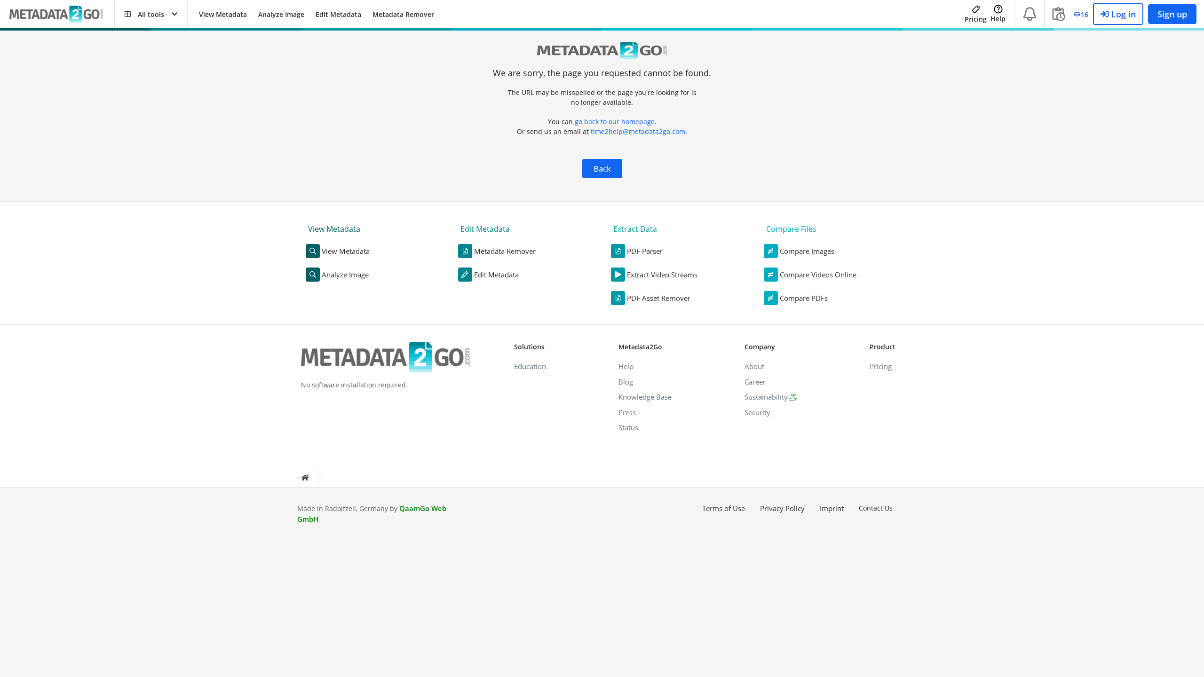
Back (602, 168)
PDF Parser (645, 251)
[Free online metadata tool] (61, 14)
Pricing (976, 19)
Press (627, 412)
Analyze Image (281, 14)
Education (530, 366)
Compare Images (807, 251)
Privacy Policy (782, 508)
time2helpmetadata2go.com (638, 131)
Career (755, 381)
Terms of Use (723, 508)
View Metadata (223, 14)
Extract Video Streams (662, 274)
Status (628, 427)
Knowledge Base (645, 396)
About (754, 366)
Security (757, 412)
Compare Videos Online (818, 274)
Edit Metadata (338, 14)
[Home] (304, 478)
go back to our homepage (615, 121)
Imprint (832, 508)
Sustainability (766, 396)
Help (998, 18)
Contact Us (876, 508)
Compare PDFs (804, 298)
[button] (151, 14)
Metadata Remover (403, 14)
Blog (625, 381)
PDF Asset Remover (658, 298)
